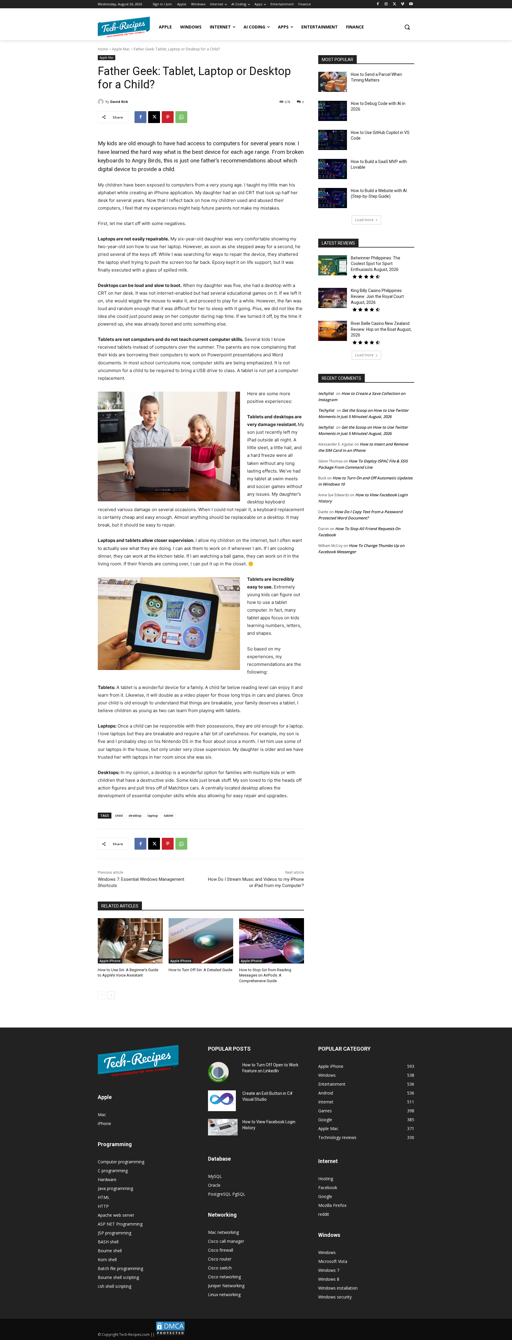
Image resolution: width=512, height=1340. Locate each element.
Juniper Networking (226, 1285)
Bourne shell (110, 1250)
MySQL (215, 1176)
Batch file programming (120, 1268)
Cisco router (219, 1259)
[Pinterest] (168, 117)
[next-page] (111, 995)
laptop (153, 815)
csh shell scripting (114, 1286)
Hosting (325, 1178)
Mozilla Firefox (332, 1205)
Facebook (327, 1187)
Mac (102, 1114)
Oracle (214, 1185)
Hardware (107, 1179)
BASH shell (108, 1242)
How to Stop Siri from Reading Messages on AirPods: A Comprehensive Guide (265, 975)
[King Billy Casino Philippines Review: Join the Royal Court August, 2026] (332, 298)
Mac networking (223, 1232)
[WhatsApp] (181, 117)
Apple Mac (121, 49)
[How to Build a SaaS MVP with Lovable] (332, 169)
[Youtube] (410, 4)
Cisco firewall (220, 1250)
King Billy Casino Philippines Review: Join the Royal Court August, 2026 (377, 296)
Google (325, 1196)
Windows (327, 1252)
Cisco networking (224, 1277)
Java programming (115, 1188)
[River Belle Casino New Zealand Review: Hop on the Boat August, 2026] (332, 331)
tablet (168, 815)
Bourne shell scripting (118, 1277)
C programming (113, 1170)
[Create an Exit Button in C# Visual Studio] (222, 1100)
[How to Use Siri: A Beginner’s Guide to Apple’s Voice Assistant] (130, 940)
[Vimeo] (402, 4)
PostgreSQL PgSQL (226, 1194)
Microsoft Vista (332, 1261)
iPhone (104, 1123)
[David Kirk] (101, 102)
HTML (104, 1197)
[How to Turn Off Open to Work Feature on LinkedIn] (218, 1072)
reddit (323, 1214)
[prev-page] (101, 995)
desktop (135, 815)
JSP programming (114, 1233)
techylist (326, 393)
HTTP (103, 1206)
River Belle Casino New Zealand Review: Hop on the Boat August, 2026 (381, 329)
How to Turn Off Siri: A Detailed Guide (200, 970)
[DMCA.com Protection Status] (170, 1334)
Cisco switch (220, 1268)
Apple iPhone (110, 961)
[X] (394, 4)
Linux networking (224, 1294)
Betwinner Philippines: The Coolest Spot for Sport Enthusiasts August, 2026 (375, 264)
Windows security (335, 1297)
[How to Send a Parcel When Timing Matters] (332, 82)
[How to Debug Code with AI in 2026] (332, 111)
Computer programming (121, 1161)
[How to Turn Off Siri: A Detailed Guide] (201, 940)
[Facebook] (378, 4)
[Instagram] (386, 4)
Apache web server (116, 1215)
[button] (407, 27)
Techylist (326, 410)
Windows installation (338, 1288)
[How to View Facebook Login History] (223, 1127)
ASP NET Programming (120, 1224)
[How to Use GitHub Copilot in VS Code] (332, 140)
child (119, 815)
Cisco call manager (226, 1241)
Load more (364, 219)
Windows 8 (328, 1279)
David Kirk (119, 101)
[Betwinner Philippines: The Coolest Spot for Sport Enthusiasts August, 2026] (332, 265)
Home (103, 49)
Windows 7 (328, 1270)
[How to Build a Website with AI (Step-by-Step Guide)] (332, 198)
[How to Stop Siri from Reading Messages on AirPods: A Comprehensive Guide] (271, 940)
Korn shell (107, 1259)
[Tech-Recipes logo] (124, 27)
